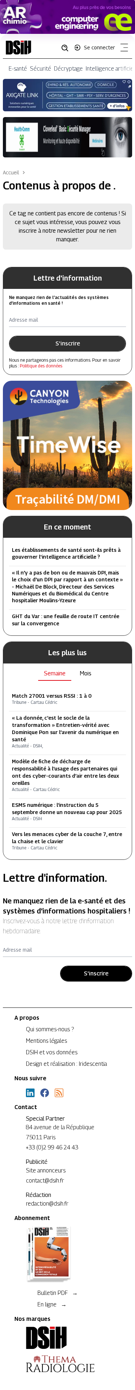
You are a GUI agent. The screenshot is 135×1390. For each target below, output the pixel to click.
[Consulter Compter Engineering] (67, 17)
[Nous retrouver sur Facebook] (44, 1093)
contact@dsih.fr (45, 1180)
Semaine (55, 673)
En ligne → (52, 1304)
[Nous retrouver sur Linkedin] (30, 1093)
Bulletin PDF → (57, 1293)
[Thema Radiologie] (67, 1363)
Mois (85, 673)
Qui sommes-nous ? (50, 1029)
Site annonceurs (46, 1170)
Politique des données (41, 365)
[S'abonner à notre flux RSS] (59, 1093)
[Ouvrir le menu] (122, 49)
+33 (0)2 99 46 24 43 (52, 1147)
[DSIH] (67, 1337)
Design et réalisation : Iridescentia (66, 1063)
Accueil (11, 172)
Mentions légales (46, 1040)
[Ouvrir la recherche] (67, 48)
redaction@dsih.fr (47, 1203)
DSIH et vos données (51, 1052)
